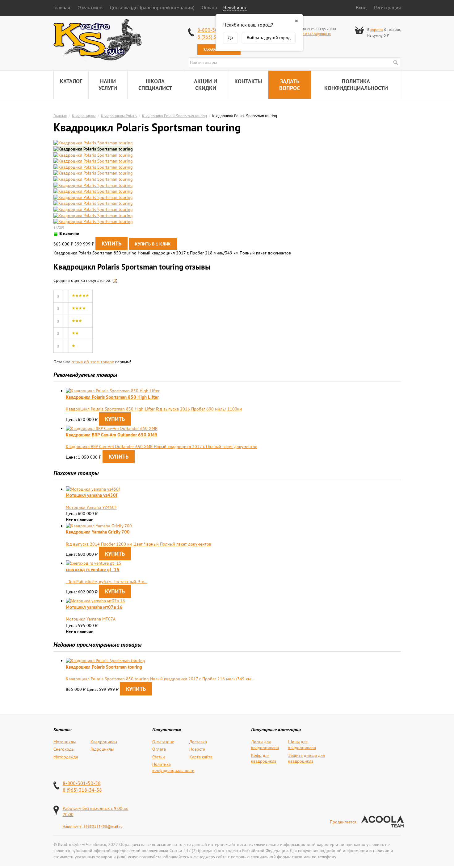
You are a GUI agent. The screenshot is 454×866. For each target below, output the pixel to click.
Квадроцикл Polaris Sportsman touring (174, 115)
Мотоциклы (64, 741)
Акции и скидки (205, 85)
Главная (61, 7)
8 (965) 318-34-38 (82, 790)
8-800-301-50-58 (82, 783)
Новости (197, 749)
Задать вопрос (289, 85)
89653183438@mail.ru (311, 33)
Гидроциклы (102, 749)
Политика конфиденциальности (356, 85)
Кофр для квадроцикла (263, 758)
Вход (361, 7)
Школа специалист (155, 85)
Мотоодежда (65, 757)
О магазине (90, 7)
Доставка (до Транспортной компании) (152, 7)
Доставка (198, 741)
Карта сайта (200, 757)
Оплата (209, 7)
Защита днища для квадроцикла (306, 758)
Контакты (248, 81)
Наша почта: (73, 826)
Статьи (158, 757)
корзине (376, 29)
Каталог (71, 81)
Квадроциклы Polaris (119, 115)
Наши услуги (108, 85)
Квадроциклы (84, 115)
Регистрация (387, 7)
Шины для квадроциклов (302, 745)
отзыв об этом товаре (93, 362)
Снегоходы (63, 749)
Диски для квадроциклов (265, 745)
